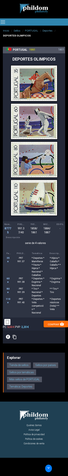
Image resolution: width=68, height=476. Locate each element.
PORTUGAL (31, 30)
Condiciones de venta (34, 443)
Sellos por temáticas (21, 372)
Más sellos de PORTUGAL (24, 379)
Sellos (17, 30)
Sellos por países (45, 365)
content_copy (14, 337)
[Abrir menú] (3, 22)
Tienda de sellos (19, 365)
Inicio (6, 30)
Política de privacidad (34, 434)
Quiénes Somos (34, 425)
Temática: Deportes (20, 386)
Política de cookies (34, 439)
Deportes (47, 30)
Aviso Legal (34, 430)
